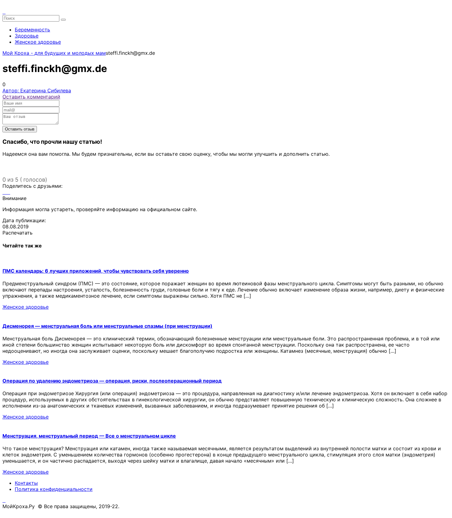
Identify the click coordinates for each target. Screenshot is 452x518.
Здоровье (26, 36)
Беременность (32, 29)
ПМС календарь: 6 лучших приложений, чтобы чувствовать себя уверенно (95, 271)
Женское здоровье (38, 42)
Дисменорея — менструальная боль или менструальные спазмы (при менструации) (107, 326)
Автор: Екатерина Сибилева (36, 90)
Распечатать (17, 233)
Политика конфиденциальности (54, 489)
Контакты (26, 483)
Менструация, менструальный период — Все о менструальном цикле (89, 436)
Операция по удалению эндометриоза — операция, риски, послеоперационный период (112, 381)
